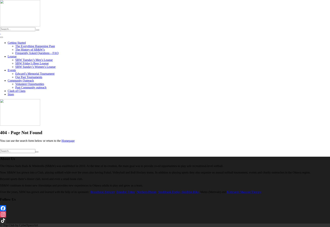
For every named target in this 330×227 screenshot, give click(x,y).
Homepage (68, 140)
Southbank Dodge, (170, 192)
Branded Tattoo (125, 192)
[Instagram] (165, 214)
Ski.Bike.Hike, (191, 192)
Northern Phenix (147, 192)
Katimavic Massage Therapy (244, 192)
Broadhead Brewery (103, 192)
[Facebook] (165, 208)
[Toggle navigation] (1, 37)
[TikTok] (165, 220)
